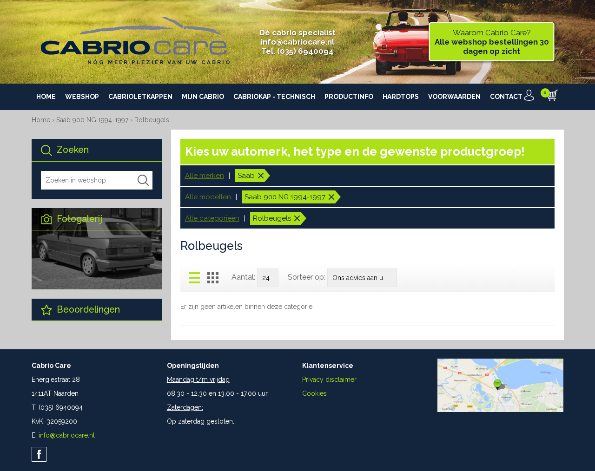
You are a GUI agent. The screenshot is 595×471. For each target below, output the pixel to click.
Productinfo (348, 96)
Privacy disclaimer (329, 379)
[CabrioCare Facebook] (39, 454)
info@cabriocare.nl (297, 41)
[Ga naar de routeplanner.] (500, 409)
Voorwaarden (454, 96)
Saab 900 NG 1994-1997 (93, 120)
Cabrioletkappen (140, 96)
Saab (246, 175)
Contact (506, 96)
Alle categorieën (212, 218)
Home (46, 96)
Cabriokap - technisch (274, 96)
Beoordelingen (87, 309)
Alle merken (204, 175)
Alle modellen (208, 197)
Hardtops (401, 96)
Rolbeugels (151, 120)
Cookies (314, 393)
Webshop (82, 96)
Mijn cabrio (203, 96)
